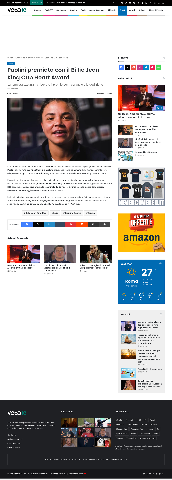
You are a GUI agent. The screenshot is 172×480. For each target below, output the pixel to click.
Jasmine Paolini (73, 213)
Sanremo (149, 429)
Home (12, 58)
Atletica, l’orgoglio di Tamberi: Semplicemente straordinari (95, 266)
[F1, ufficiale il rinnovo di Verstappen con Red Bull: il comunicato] (60, 254)
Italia (55, 213)
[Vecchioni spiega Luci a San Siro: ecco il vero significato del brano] (128, 326)
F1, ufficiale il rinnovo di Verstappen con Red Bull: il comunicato (57, 268)
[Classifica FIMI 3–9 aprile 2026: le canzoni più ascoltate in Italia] (69, 422)
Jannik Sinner (132, 424)
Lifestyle (112, 10)
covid (139, 420)
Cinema (37, 10)
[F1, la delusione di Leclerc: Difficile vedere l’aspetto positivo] (86, 432)
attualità (119, 420)
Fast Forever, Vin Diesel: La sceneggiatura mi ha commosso (69, 3)
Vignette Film (131, 438)
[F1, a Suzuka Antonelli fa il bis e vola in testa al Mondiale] (103, 422)
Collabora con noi (14, 439)
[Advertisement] (86, 33)
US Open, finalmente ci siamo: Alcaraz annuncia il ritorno (22, 266)
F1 (145, 420)
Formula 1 (120, 424)
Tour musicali (145, 434)
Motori (132, 10)
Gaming (73, 10)
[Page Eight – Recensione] (128, 373)
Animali (142, 10)
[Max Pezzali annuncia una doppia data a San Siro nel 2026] (86, 442)
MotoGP (153, 424)
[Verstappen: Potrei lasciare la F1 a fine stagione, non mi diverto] (103, 432)
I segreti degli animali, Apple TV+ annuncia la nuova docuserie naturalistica (149, 339)
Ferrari (152, 420)
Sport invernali (121, 434)
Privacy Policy (13, 447)
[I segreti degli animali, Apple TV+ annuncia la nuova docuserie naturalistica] (128, 339)
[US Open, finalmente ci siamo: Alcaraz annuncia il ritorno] (23, 254)
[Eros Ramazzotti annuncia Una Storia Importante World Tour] (69, 432)
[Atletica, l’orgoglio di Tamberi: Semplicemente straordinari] (96, 254)
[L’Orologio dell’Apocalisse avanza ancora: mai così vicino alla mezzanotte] (103, 442)
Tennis (91, 213)
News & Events (156, 10)
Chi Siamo (11, 435)
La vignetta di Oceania (146, 152)
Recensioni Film (137, 429)
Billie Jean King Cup (36, 213)
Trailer (155, 434)
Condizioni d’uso (14, 443)
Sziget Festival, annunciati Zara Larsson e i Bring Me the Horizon (150, 384)
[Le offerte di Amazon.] (141, 251)
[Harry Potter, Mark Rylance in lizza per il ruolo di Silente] (69, 442)
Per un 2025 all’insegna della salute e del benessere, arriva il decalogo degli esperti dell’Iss (149, 356)
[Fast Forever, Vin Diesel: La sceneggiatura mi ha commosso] (125, 130)
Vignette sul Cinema (147, 438)
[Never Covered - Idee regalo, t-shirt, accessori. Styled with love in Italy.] (141, 205)
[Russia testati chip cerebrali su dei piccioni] (86, 422)
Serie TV (49, 10)
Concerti (129, 420)
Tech (83, 10)
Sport (122, 10)
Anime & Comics (96, 10)
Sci (158, 429)
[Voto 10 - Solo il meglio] (16, 10)
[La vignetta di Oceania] (125, 156)
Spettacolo (61, 10)
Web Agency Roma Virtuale (72, 474)
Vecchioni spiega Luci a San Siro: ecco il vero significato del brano (149, 325)
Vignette (119, 438)
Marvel (144, 424)
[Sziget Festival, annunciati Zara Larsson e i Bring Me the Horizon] (128, 385)
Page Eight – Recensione (150, 369)
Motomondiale (121, 429)
